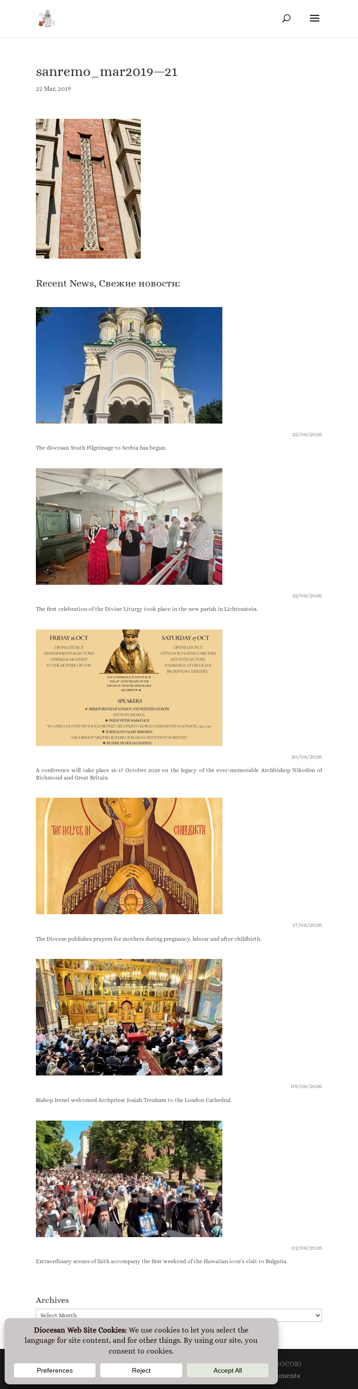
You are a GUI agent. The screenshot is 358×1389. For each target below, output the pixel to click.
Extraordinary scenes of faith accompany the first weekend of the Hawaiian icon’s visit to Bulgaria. (162, 1261)
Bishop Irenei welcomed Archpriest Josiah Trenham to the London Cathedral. (134, 1100)
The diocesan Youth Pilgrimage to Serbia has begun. (101, 448)
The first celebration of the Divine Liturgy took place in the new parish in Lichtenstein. (147, 609)
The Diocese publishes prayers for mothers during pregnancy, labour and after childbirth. (149, 939)
